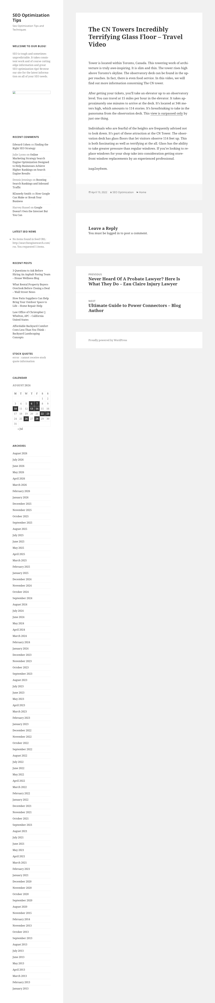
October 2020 (21, 894)
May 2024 (18, 623)
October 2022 (21, 743)
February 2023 (21, 718)
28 (37, 418)
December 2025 (22, 503)
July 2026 (18, 459)
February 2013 (21, 982)
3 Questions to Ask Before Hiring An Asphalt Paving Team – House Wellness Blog (31, 274)
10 (15, 408)
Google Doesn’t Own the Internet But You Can (30, 211)
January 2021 (20, 875)
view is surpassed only (166, 113)
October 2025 (21, 516)
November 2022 (22, 736)
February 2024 (21, 642)
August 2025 (20, 529)
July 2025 (18, 535)
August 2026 (20, 453)
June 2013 (18, 957)
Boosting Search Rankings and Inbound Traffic (31, 183)
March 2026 (20, 485)
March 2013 (20, 976)
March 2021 (20, 862)
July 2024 (18, 610)
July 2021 (18, 837)
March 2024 (20, 636)
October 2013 (21, 932)
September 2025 (22, 522)
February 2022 (21, 793)
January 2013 (20, 988)
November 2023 (22, 661)
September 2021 (22, 825)
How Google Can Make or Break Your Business (31, 197)
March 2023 (20, 711)
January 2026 (20, 497)
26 (26, 418)
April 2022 (19, 780)
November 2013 (22, 925)
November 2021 (22, 812)
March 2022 (20, 787)
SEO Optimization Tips (31, 17)
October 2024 (21, 592)
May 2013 (18, 963)
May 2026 (18, 472)
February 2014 (21, 919)
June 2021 (18, 843)
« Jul (20, 429)
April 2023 (19, 705)
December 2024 (22, 579)
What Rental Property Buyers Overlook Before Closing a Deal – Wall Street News (31, 288)
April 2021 (19, 856)
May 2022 (18, 774)
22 (42, 413)
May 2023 (18, 699)
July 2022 (18, 762)
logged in (113, 233)
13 (31, 408)
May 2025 (18, 548)
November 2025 (22, 510)
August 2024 (20, 604)
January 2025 (20, 573)
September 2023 (22, 673)
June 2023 (18, 692)
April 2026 (19, 478)
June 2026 (18, 466)
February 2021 (21, 869)
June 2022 (18, 768)
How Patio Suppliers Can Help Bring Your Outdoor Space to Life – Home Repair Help (31, 302)
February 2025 (21, 566)
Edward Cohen (21, 144)
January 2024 (20, 648)
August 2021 (20, 831)
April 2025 (19, 554)
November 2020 (22, 888)
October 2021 (21, 818)
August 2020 (20, 906)
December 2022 (22, 730)
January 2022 (20, 799)
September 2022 (22, 749)
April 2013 (19, 969)
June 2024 (18, 617)
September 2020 (22, 900)
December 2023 (22, 655)
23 (47, 413)
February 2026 (21, 491)
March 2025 (20, 560)
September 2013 (22, 938)
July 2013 (18, 950)
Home (142, 192)
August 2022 (20, 755)
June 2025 (18, 541)
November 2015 (22, 913)
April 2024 (19, 629)
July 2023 (18, 686)
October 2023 (21, 667)
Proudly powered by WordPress (107, 340)
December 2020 (22, 881)
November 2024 (22, 585)
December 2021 (22, 806)
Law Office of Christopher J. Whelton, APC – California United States (29, 315)
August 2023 (20, 680)
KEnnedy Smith (22, 193)
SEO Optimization (123, 192)
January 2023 (20, 724)
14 (37, 408)
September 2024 (22, 598)
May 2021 (18, 850)
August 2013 (20, 944)
